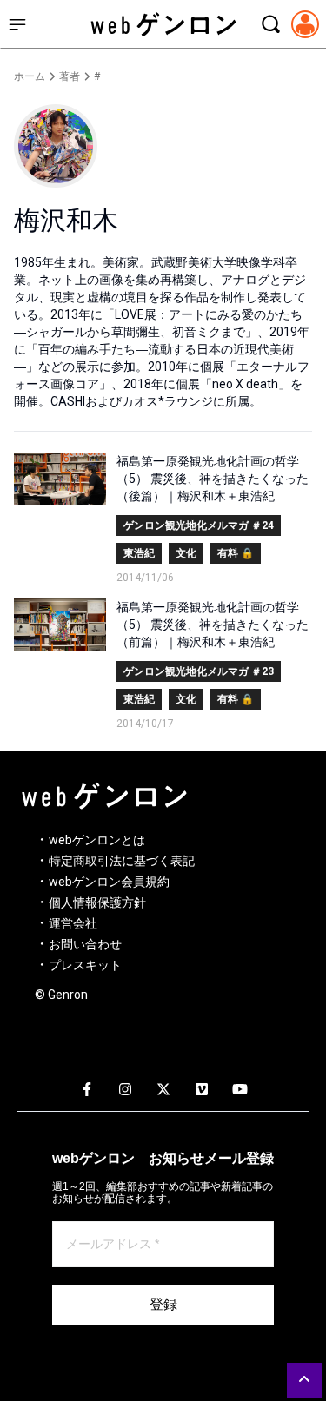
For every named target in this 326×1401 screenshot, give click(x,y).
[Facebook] (87, 1090)
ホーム (29, 76)
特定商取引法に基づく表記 (122, 861)
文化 (186, 553)
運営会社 (73, 923)
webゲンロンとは (97, 840)
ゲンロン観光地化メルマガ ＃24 (198, 525)
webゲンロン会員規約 (109, 882)
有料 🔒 (235, 553)
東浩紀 (139, 553)
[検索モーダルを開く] (270, 24)
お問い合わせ (85, 944)
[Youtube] (240, 1090)
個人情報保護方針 (97, 902)
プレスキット (85, 965)
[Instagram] (125, 1090)
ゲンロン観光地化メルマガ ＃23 (198, 671)
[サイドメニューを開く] (17, 24)
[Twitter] (163, 1090)
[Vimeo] (202, 1090)
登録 (163, 1304)
